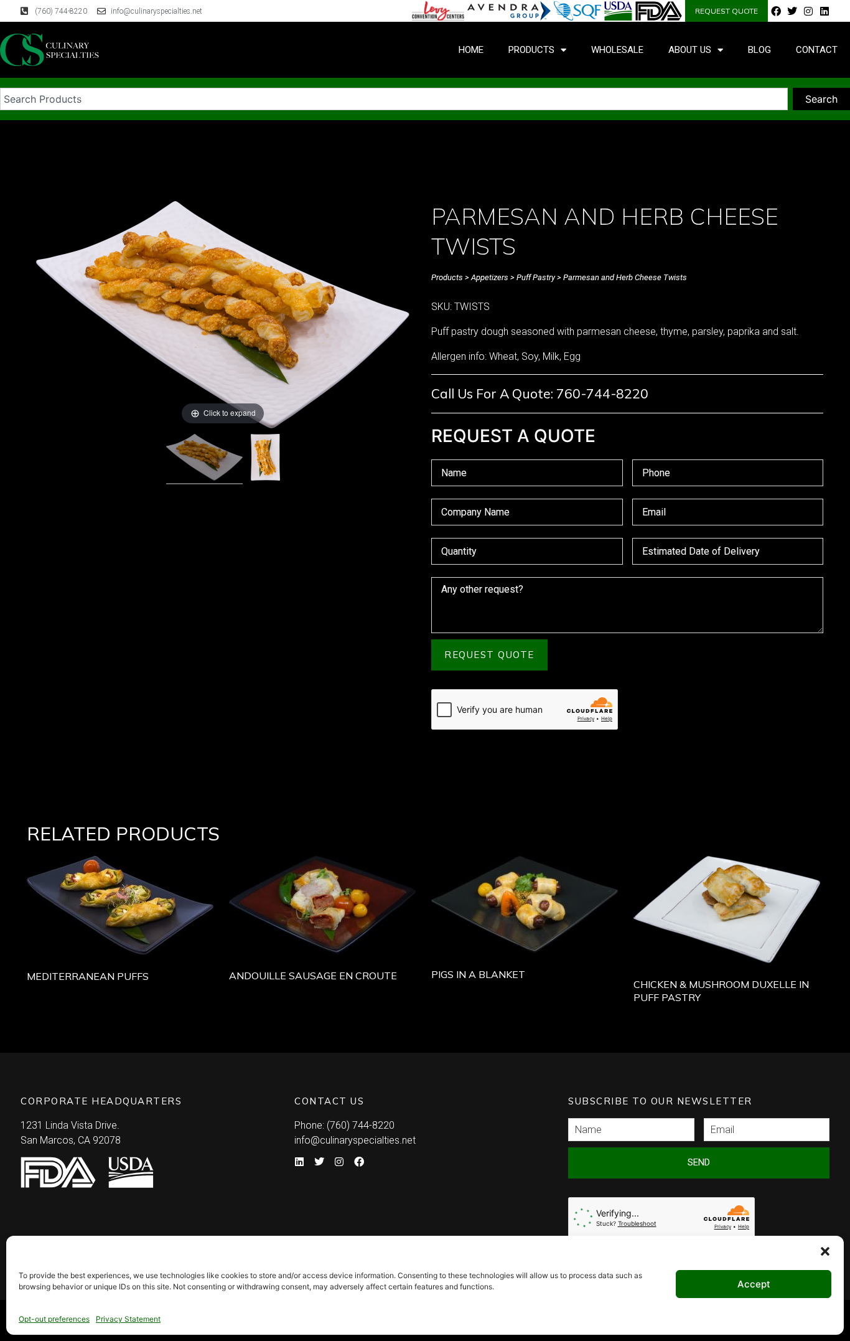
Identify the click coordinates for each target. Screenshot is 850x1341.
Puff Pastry (535, 277)
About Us (689, 49)
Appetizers (489, 277)
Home (471, 49)
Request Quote (489, 655)
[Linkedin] (824, 11)
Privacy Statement (128, 1319)
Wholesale (617, 49)
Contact (817, 49)
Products (531, 49)
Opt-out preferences (54, 1319)
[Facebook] (776, 11)
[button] (825, 1251)
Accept (753, 1284)
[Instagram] (808, 11)
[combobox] (394, 99)
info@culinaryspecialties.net (355, 1140)
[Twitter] (792, 11)
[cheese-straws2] (265, 459)
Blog (759, 49)
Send (699, 1162)
